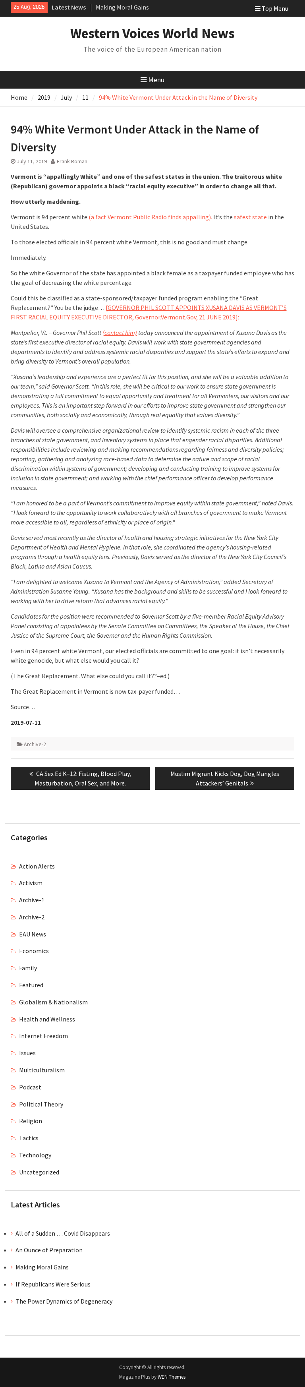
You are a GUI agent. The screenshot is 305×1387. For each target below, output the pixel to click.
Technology (35, 1155)
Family (28, 968)
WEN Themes (171, 1376)
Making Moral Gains (122, 7)
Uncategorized (39, 1172)
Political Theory (41, 1104)
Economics (34, 951)
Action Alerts (37, 866)
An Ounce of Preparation (49, 1250)
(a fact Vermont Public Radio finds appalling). (150, 217)
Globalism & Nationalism (53, 1002)
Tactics (29, 1138)
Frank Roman (72, 161)
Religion (30, 1121)
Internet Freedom (43, 1036)
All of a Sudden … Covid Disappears (62, 1233)
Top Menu (275, 8)
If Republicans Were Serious (53, 1284)
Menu (156, 79)
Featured (31, 985)
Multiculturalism (42, 1070)
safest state (250, 217)
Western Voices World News (152, 33)
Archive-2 (35, 744)
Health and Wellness (47, 1019)
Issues (27, 1053)
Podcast (30, 1087)
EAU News (32, 934)
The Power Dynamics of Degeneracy (63, 1301)
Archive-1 (31, 900)
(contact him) (119, 333)
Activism (30, 883)
